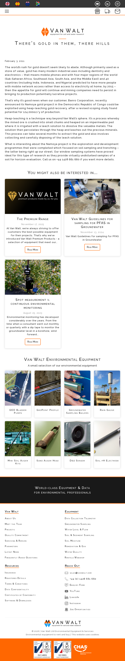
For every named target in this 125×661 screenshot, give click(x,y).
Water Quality (73, 552)
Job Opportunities (80, 609)
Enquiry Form (77, 585)
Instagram (75, 603)
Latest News (12, 552)
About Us (10, 518)
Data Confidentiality (17, 589)
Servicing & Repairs (16, 540)
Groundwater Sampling (78, 524)
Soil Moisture (73, 540)
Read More (32, 249)
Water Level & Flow (76, 529)
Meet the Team (13, 524)
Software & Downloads (18, 600)
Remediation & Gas (75, 546)
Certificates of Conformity (20, 595)
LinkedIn (74, 597)
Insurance (10, 572)
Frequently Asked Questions (21, 557)
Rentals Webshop (74, 557)
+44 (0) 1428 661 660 (83, 578)
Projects (10, 529)
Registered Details (15, 578)
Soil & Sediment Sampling (79, 535)
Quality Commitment (17, 535)
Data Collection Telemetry (80, 518)
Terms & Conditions (16, 583)
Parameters (11, 546)
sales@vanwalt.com (81, 572)
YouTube (75, 591)
